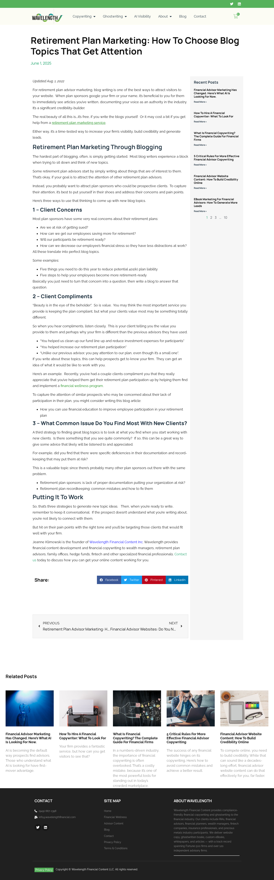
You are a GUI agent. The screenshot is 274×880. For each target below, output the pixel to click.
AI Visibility (142, 16)
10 (225, 217)
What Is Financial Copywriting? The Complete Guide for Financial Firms (216, 136)
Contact (200, 16)
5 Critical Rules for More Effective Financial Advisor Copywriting (216, 157)
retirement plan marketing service (78, 123)
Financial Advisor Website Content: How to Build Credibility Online (216, 179)
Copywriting (82, 16)
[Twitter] (231, 4)
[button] (109, 580)
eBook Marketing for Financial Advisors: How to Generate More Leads (215, 202)
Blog (182, 16)
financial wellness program (82, 386)
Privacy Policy (44, 869)
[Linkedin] (239, 4)
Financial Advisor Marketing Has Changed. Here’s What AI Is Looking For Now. (215, 93)
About (163, 16)
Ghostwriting (113, 16)
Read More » (200, 101)
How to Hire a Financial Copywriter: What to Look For (213, 114)
